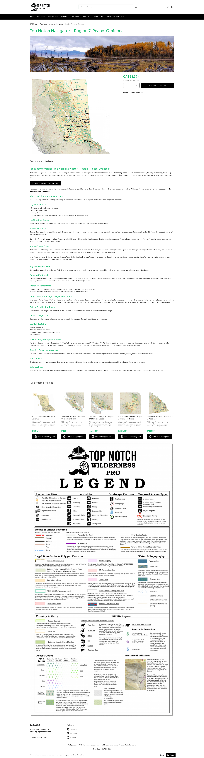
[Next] (108, 115)
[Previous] (34, 115)
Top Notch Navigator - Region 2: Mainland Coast (101, 417)
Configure (170, 755)
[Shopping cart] (172, 7)
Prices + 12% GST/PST (131, 80)
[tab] (36, 161)
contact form (42, 737)
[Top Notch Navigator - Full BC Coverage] (44, 403)
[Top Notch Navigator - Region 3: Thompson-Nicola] (130, 403)
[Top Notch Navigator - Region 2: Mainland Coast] (102, 403)
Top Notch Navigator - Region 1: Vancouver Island (73, 417)
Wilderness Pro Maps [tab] (42, 382)
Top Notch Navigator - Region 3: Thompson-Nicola (130, 417)
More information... (78, 755)
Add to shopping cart (157, 85)
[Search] (135, 6)
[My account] (168, 7)
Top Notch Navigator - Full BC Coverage (44, 417)
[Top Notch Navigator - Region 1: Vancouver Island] (73, 403)
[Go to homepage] (40, 7)
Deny (162, 755)
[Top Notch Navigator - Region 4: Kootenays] (159, 403)
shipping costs (91, 745)
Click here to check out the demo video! (45, 183)
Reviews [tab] (48, 161)
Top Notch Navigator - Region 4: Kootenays (159, 417)
